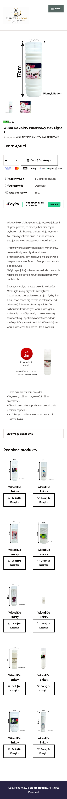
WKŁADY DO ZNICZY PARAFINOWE (37, 137)
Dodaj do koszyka (41, 160)
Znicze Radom (38, 787)
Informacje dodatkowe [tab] (19, 433)
